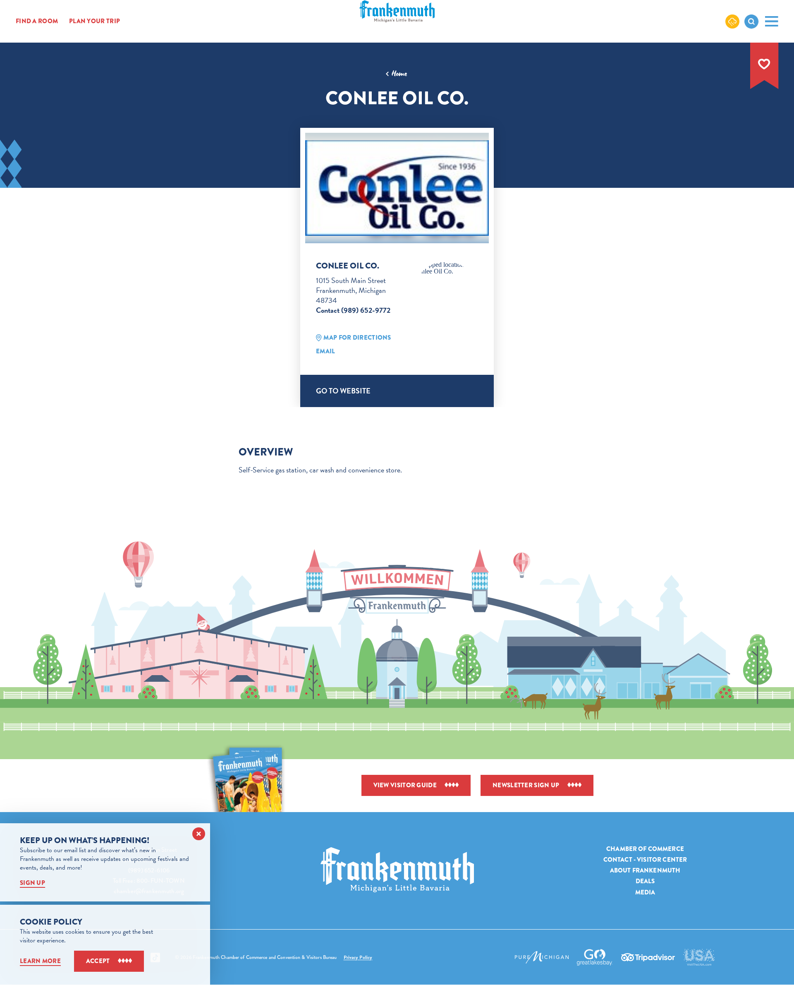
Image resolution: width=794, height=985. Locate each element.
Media (645, 891)
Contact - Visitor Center (645, 859)
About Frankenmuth (645, 870)
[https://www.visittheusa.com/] (699, 957)
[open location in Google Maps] (446, 268)
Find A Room (37, 21)
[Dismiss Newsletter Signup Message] (198, 833)
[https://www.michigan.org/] (542, 957)
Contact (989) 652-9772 (353, 310)
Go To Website (343, 390)
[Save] (764, 64)
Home (399, 73)
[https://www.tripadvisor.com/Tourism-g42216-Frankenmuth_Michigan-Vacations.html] (648, 957)
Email (325, 351)
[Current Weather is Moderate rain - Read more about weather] (732, 21)
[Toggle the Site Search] (751, 21)
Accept (98, 961)
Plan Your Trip (94, 21)
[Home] (397, 869)
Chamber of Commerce (645, 848)
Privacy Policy (358, 957)
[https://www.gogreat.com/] (595, 957)
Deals (645, 881)
